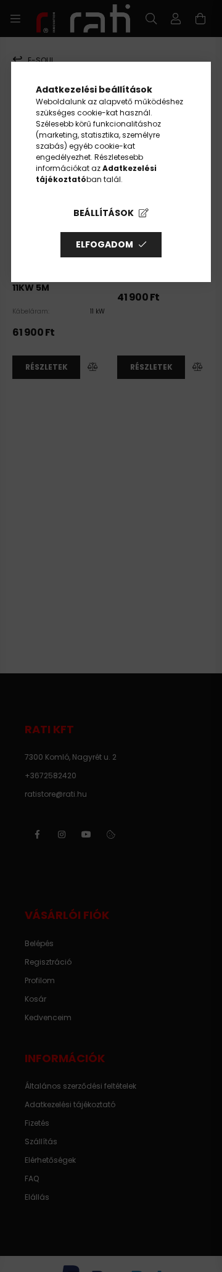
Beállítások (103, 213)
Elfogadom (104, 244)
